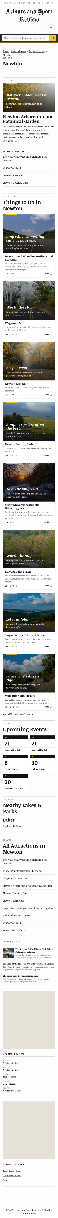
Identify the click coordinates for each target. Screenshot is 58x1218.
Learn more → (10, 141)
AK (10, 3)
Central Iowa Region (12, 1175)
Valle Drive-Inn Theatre (20, 696)
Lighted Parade (9, 1084)
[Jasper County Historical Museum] (29, 612)
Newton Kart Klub (13, 175)
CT (34, 3)
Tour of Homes (9, 1076)
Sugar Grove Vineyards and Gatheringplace (22, 506)
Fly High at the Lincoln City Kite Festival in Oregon (28, 963)
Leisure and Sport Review (29, 15)
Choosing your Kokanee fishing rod (20, 975)
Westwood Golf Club (14, 930)
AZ (14, 3)
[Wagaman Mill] (29, 300)
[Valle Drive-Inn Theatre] (29, 673)
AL (5, 3)
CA (24, 3)
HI (53, 3)
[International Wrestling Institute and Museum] (29, 233)
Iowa (6, 51)
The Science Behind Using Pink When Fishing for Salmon (34, 950)
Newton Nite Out (10, 1063)
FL (43, 3)
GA (48, 3)
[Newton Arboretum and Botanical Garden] (29, 97)
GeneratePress (29, 1213)
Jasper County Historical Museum (26, 635)
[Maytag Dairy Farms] (29, 549)
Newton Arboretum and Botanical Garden (28, 118)
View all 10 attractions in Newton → (18, 714)
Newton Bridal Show (12, 1090)
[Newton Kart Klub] (29, 361)
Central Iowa (18, 51)
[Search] (52, 38)
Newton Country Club (15, 182)
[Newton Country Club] (29, 421)
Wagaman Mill (12, 167)
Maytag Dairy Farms (18, 571)
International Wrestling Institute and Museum (29, 257)
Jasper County (37, 51)
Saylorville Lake (12, 826)
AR (19, 3)
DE (39, 3)
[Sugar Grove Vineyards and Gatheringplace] (29, 482)
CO (29, 3)
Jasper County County (12, 1171)
